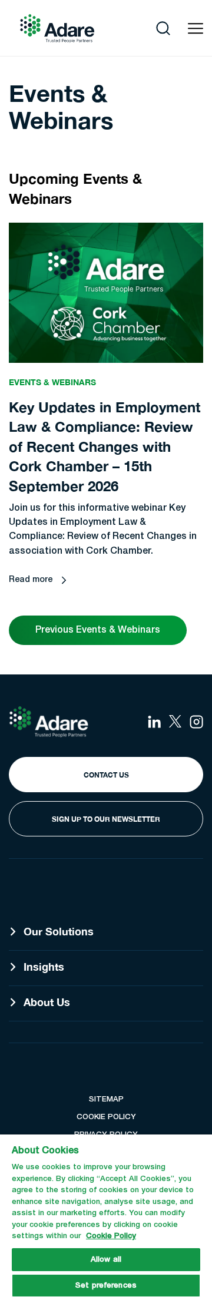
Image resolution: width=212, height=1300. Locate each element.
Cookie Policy (111, 1236)
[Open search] (163, 28)
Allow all (106, 1259)
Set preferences (106, 1285)
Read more (30, 580)
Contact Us (106, 774)
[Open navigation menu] (195, 28)
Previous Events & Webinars (97, 630)
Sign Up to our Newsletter (106, 819)
